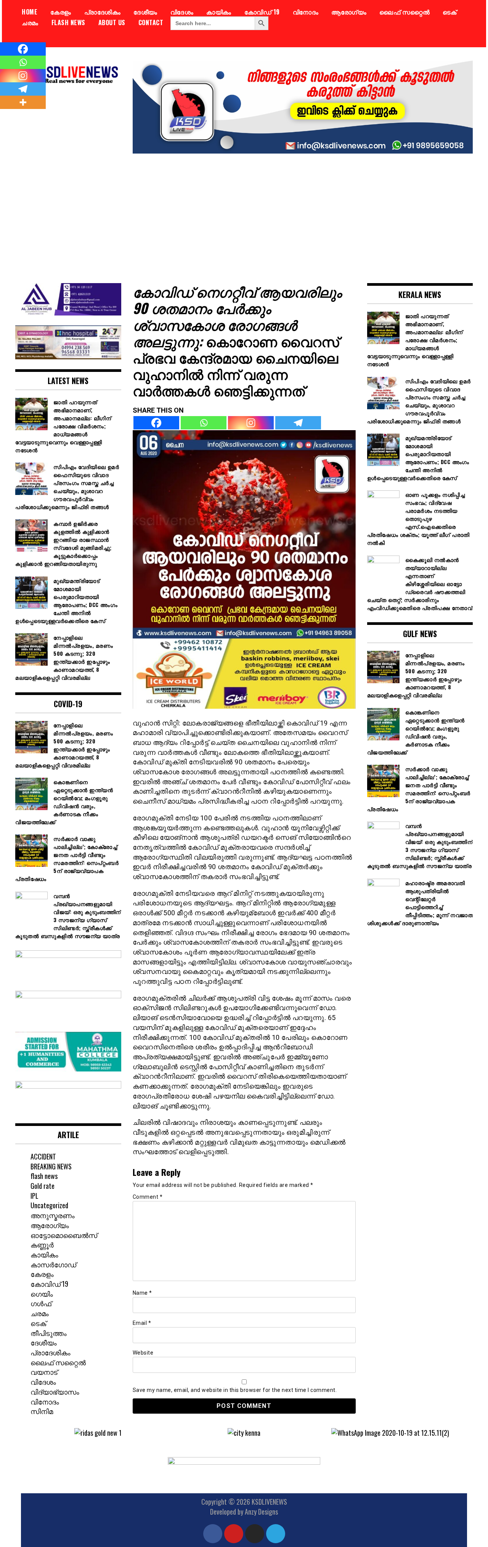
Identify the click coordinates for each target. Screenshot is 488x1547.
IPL (34, 1196)
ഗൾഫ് (40, 1303)
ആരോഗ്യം (348, 11)
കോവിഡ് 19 (262, 11)
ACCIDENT (43, 1156)
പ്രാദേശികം (102, 11)
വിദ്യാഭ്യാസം (54, 1391)
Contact (151, 22)
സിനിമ (41, 1411)
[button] (32, 1433)
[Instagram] (251, 422)
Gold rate (42, 1186)
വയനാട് (44, 1372)
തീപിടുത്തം (48, 1333)
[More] (23, 102)
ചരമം (30, 22)
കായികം (218, 11)
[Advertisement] (244, 212)
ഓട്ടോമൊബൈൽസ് (63, 1235)
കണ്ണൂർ (42, 1244)
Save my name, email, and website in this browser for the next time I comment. (235, 1390)
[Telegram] (298, 422)
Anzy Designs (261, 1512)
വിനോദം (306, 11)
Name (142, 1293)
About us (111, 22)
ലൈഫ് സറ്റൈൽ (404, 11)
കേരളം (60, 11)
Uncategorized (49, 1205)
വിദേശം (182, 11)
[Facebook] (156, 422)
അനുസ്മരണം (52, 1215)
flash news (68, 22)
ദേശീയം (145, 11)
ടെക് (449, 11)
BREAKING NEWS (51, 1166)
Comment (148, 1197)
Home (29, 11)
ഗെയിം (41, 1294)
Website (143, 1353)
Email (142, 1323)
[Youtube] (233, 1533)
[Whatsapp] (203, 422)
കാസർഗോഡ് (53, 1264)
